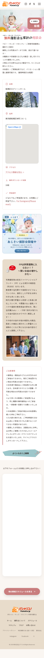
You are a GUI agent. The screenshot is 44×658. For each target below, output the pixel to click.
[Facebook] (30, 4)
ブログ (21, 625)
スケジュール (32, 620)
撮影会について (19, 620)
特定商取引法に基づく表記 (26, 630)
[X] (34, 4)
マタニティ (12, 625)
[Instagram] (26, 4)
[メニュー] (39, 4)
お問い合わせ (31, 625)
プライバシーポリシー (9, 630)
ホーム (9, 620)
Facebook (25, 636)
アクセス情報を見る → (15, 172)
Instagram (13, 636)
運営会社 (38, 630)
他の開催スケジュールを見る (20, 591)
